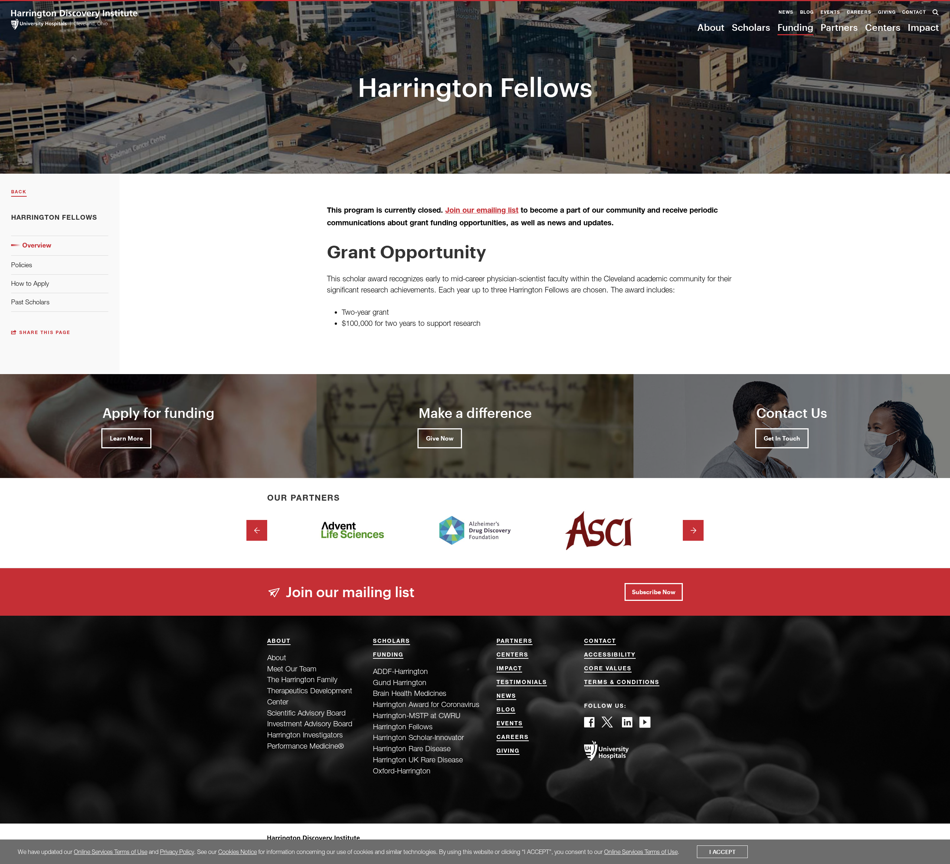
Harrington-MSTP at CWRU (417, 715)
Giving (887, 13)
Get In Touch (782, 438)
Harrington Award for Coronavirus (426, 704)
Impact (923, 27)
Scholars (751, 27)
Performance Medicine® (305, 746)
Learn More (126, 438)
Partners (839, 27)
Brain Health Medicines (409, 693)
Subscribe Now (653, 591)
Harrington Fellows (403, 726)
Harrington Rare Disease (412, 748)
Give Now (439, 438)
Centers (882, 27)
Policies (21, 265)
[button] (936, 13)
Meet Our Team (292, 668)
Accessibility (610, 655)
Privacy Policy (177, 851)
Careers (859, 13)
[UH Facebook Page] (589, 724)
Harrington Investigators (305, 734)
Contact (914, 13)
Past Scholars (30, 302)
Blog (807, 13)
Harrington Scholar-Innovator (418, 737)
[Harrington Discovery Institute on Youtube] (645, 724)
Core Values (608, 669)
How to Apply (30, 283)
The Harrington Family (302, 679)
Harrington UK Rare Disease (418, 759)
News (786, 13)
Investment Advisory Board (309, 723)
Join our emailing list (481, 211)
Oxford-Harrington (401, 770)
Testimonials (522, 682)
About (710, 27)
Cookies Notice (237, 851)
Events (830, 13)
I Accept (722, 851)
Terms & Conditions (621, 682)
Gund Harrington (399, 682)
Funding (795, 27)
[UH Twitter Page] (608, 724)
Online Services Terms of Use (110, 851)
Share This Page (45, 333)
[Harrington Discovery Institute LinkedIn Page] (627, 724)
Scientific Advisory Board (306, 712)
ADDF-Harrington (400, 671)
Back (19, 192)
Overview (36, 246)
